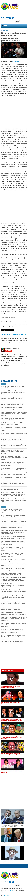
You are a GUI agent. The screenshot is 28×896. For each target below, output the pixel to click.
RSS (13, 18)
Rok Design (12, 891)
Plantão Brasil (16, 61)
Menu (5, 25)
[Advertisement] (14, 13)
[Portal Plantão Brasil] (10, 6)
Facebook (10, 18)
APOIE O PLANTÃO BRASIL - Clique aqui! (14, 334)
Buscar (17, 21)
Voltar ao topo (5, 895)
